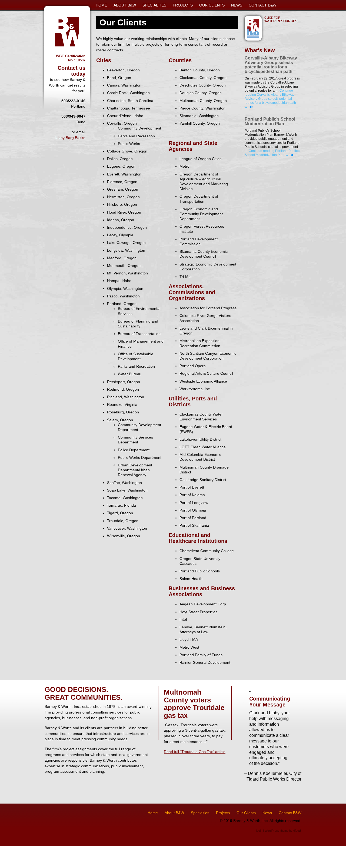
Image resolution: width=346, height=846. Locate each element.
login (259, 830)
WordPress (272, 830)
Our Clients (212, 5)
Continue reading (270, 99)
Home (101, 5)
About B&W (125, 5)
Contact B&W (262, 5)
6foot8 (297, 830)
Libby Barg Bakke (70, 137)
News (236, 5)
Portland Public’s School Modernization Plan (270, 121)
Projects (183, 5)
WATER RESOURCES (280, 19)
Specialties (154, 5)
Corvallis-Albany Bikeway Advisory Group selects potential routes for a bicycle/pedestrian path (271, 65)
